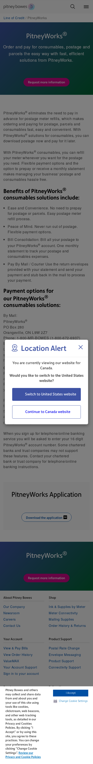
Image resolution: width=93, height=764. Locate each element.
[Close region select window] (81, 347)
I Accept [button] (71, 692)
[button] (70, 701)
